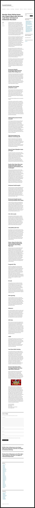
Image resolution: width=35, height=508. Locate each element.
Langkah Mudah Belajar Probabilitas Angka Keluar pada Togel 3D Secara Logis (29, 22)
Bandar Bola (4, 493)
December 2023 (4, 486)
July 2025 (4, 472)
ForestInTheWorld (6, 5)
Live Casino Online (5, 495)
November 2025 (4, 469)
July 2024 (4, 481)
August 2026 (4, 464)
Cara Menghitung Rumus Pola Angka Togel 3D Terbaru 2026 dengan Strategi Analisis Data (29, 29)
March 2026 (4, 468)
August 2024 (4, 480)
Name (3, 427)
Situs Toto (26, 41)
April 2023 (4, 487)
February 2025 (4, 476)
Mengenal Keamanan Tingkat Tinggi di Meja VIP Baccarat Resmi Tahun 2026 (29, 31)
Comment (3, 417)
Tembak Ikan (4, 498)
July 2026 (4, 465)
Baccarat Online (4, 492)
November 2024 (4, 478)
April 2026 (4, 467)
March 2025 (4, 475)
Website (3, 434)
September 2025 (4, 471)
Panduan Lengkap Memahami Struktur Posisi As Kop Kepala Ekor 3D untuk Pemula (29, 27)
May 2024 (4, 482)
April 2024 (4, 483)
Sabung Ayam (4, 496)
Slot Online (4, 497)
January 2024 (4, 485)
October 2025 (4, 470)
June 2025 (4, 473)
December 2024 (4, 477)
